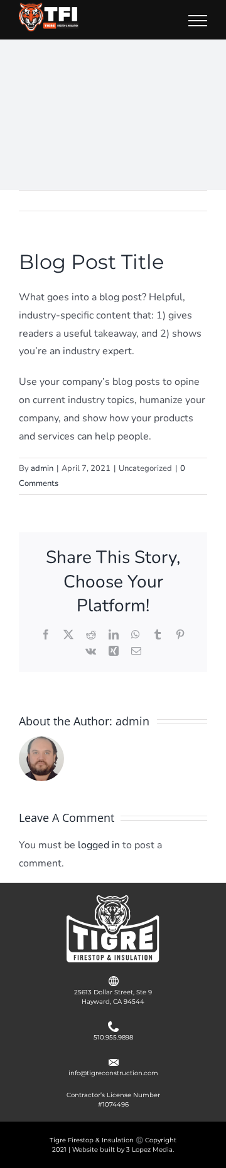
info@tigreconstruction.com (113, 1073)
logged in (99, 845)
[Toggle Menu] (197, 20)
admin (42, 468)
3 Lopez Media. (150, 1149)
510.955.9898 (113, 1037)
